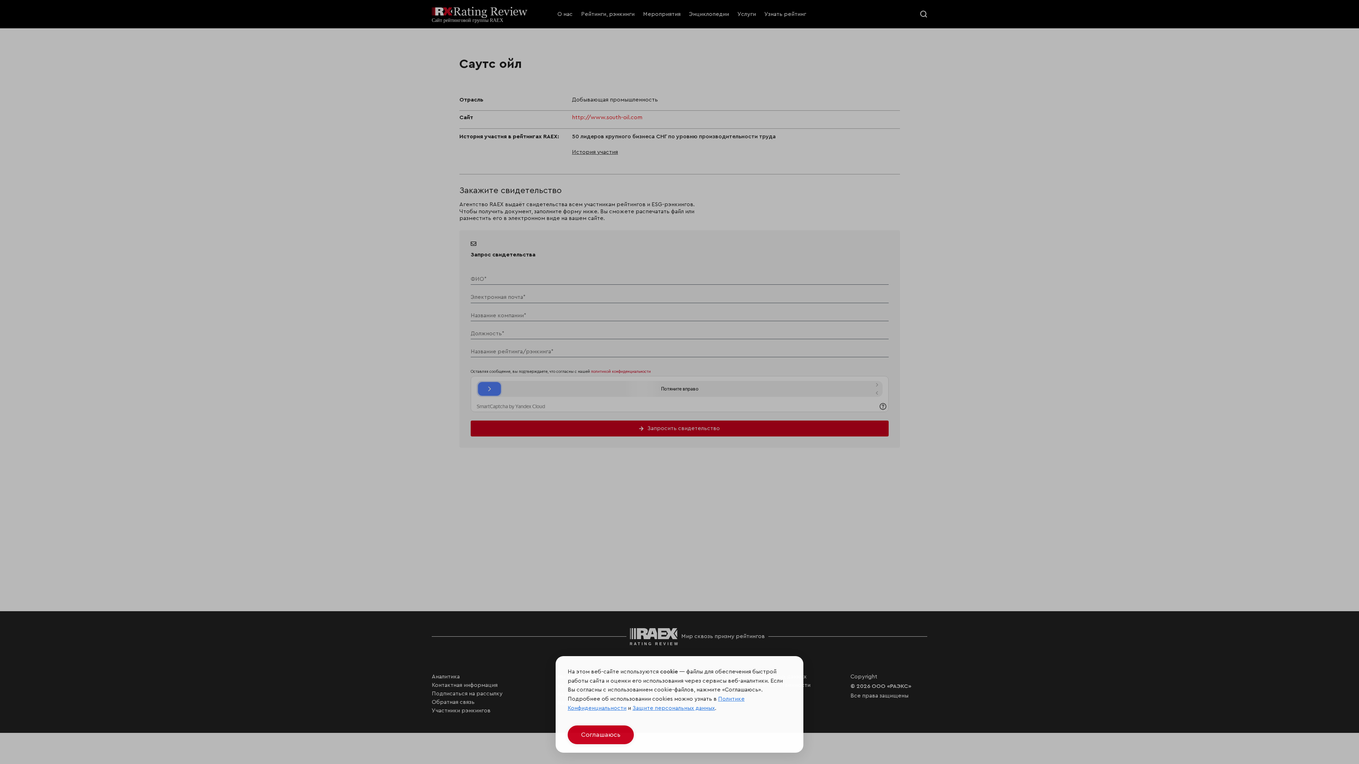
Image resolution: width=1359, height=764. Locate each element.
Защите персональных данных (673, 708)
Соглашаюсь (600, 734)
